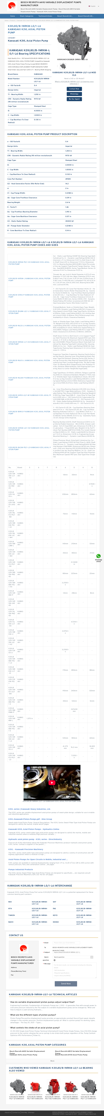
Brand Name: (13, 74)
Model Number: (14, 79)
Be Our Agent (74, 99)
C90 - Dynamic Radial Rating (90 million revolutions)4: (19, 100)
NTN (10, 909)
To (45, 947)
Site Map (24, 1112)
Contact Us (16, 1112)
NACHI (11, 922)
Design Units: (13, 90)
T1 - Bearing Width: (15, 95)
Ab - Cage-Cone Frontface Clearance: (22, 198)
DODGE (56, 922)
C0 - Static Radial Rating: (17, 221)
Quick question (46, 958)
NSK (10, 902)
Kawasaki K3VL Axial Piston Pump (53, 23)
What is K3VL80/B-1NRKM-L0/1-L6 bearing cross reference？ (74, 83)
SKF (54, 902)
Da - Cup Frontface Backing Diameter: (22, 212)
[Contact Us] (99, 558)
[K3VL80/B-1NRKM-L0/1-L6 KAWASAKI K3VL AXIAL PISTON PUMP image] (74, 43)
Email (45, 943)
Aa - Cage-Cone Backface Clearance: (22, 217)
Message (46, 964)
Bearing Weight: (13, 203)
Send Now (66, 983)
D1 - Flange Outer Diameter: (18, 226)
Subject (46, 952)
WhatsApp (74, 94)
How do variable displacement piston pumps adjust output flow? (42, 1002)
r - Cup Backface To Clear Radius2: (18, 121)
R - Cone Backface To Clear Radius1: (22, 231)
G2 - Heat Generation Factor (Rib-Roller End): (25, 184)
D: (9, 111)
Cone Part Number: (15, 179)
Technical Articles (45, 16)
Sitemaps (31, 1112)
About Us (8, 1112)
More (52, 1061)
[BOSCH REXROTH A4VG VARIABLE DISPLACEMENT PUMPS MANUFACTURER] (12, 5)
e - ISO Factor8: (14, 86)
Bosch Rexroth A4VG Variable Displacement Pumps (66, 16)
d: (8, 188)
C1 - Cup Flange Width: (16, 193)
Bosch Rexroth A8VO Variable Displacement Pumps (87, 16)
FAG (54, 909)
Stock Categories (26, 16)
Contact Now (74, 89)
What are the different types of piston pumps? (33, 1015)
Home (12, 16)
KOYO (55, 915)
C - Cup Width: (13, 115)
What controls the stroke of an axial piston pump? (35, 1028)
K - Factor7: (12, 207)
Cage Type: (12, 106)
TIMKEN (11, 915)
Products (12, 20)
